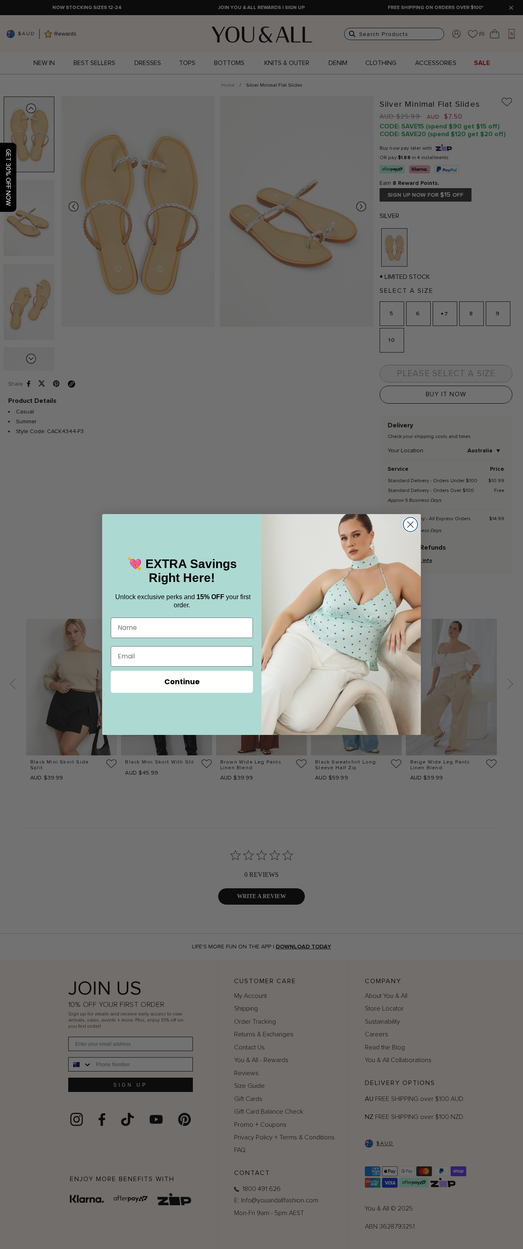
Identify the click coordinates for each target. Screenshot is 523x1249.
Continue (182, 681)
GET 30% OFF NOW (8, 177)
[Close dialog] (410, 524)
